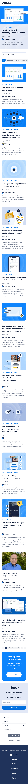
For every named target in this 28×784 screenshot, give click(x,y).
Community (7, 729)
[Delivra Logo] (6, 3)
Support (6, 725)
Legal (18, 740)
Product (6, 721)
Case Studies (6, 519)
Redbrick (13, 750)
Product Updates (8, 27)
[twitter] (12, 735)
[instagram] (18, 735)
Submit (14, 708)
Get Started (14, 675)
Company (6, 718)
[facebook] (9, 735)
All (3, 60)
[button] (25, 3)
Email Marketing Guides (13, 60)
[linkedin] (15, 735)
